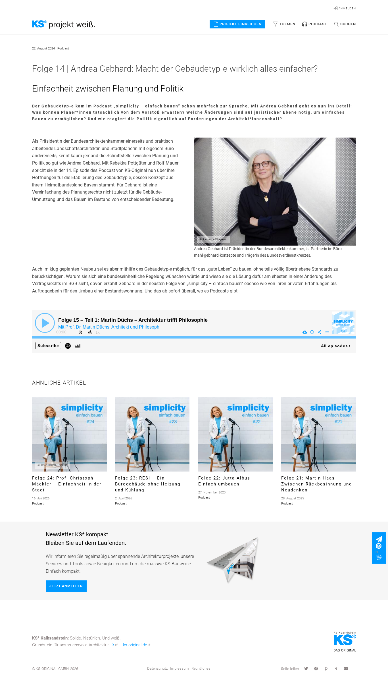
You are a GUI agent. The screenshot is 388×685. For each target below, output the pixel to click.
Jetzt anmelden (66, 586)
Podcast (317, 24)
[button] (306, 669)
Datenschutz (157, 668)
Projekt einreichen (241, 24)
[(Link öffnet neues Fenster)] (381, 549)
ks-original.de (135, 644)
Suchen (348, 24)
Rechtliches (200, 668)
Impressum (179, 668)
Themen (287, 24)
